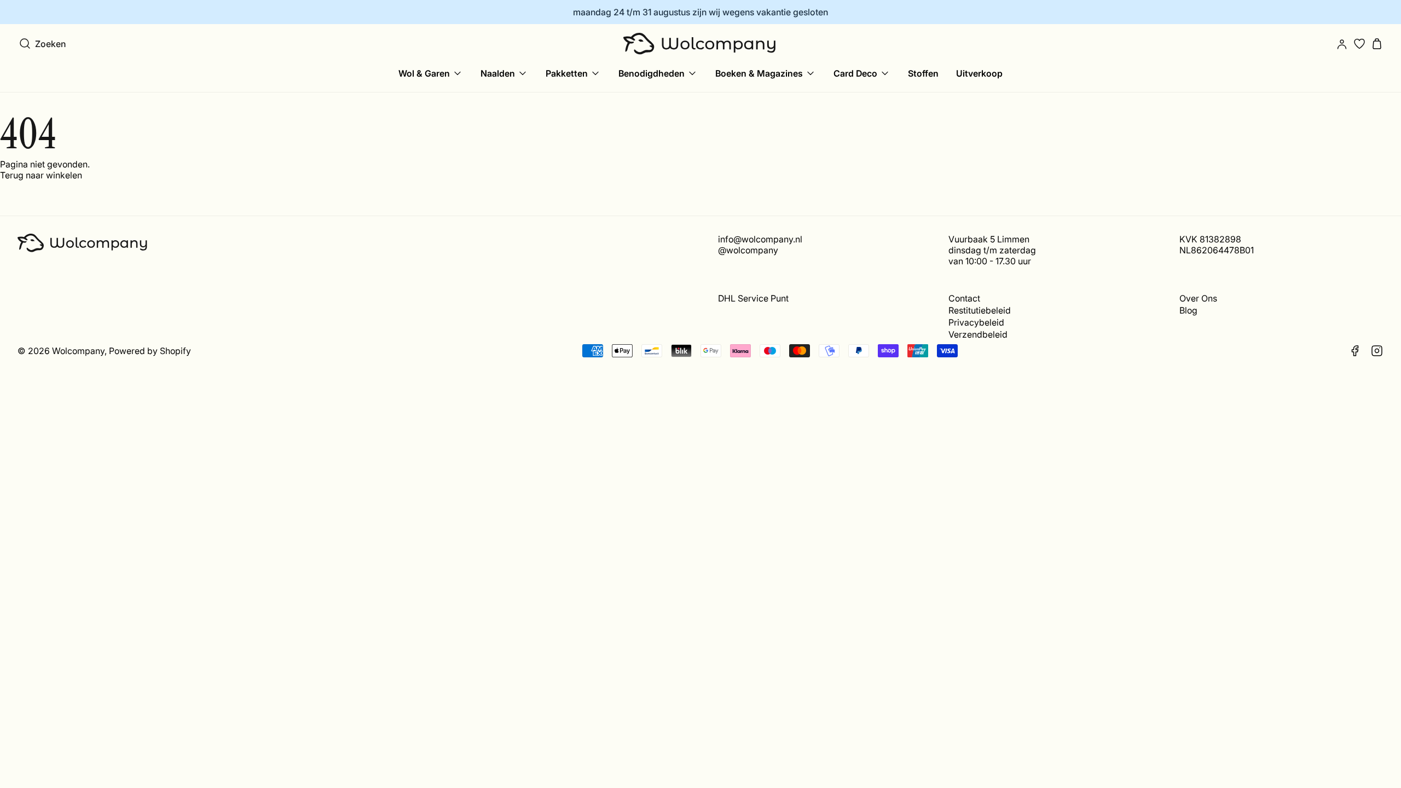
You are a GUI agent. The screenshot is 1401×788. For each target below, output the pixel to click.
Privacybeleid (976, 322)
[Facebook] (1355, 350)
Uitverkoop (979, 73)
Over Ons (1198, 298)
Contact (964, 298)
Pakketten (567, 73)
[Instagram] (1376, 350)
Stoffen (923, 73)
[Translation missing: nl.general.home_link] (700, 44)
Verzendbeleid (978, 334)
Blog (1188, 310)
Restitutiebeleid (979, 310)
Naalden (497, 73)
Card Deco (855, 73)
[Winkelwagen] (1376, 43)
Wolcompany (78, 350)
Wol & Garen (424, 73)
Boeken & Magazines (759, 73)
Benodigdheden (651, 73)
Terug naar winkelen (41, 175)
